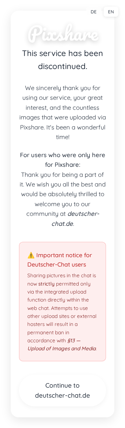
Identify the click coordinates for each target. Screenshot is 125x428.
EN (111, 11)
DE (94, 11)
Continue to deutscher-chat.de (62, 390)
